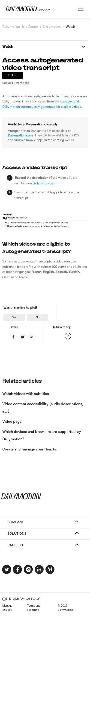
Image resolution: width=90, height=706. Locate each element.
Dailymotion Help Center (20, 27)
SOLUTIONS (16, 534)
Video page (11, 421)
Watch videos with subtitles (25, 394)
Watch (70, 27)
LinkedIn (32, 337)
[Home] (25, 11)
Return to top (61, 327)
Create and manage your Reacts (29, 449)
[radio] (14, 317)
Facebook (13, 337)
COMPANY (15, 522)
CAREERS (15, 545)
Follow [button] (12, 75)
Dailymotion (52, 27)
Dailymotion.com (20, 135)
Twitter (22, 337)
